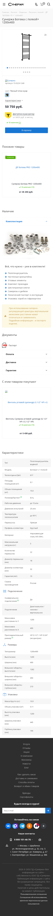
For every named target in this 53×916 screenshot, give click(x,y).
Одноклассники (29, 826)
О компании (27, 756)
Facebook (15, 826)
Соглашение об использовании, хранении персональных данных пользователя (33, 900)
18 (41, 67)
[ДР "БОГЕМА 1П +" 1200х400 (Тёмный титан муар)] (26, 47)
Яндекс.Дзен (43, 826)
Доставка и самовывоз (26, 778)
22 (25, 72)
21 (23, 72)
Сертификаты (26, 797)
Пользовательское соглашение (33, 894)
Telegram (22, 826)
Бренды (26, 793)
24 (29, 72)
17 (39, 67)
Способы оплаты (26, 782)
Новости (26, 763)
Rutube (36, 826)
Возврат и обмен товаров (26, 786)
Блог (26, 767)
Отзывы (26, 748)
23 (27, 72)
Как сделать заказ (27, 774)
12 (29, 67)
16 (37, 67)
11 (27, 67)
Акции (26, 752)
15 (35, 67)
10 (25, 67)
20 (45, 67)
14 (33, 67)
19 (43, 67)
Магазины (26, 759)
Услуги (26, 744)
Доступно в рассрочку (23, 114)
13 (31, 67)
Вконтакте (8, 826)
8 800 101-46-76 (22, 839)
